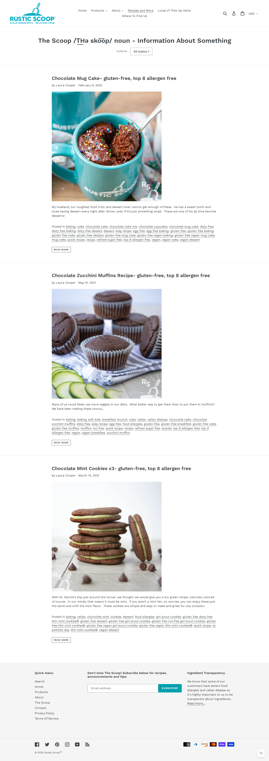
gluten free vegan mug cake (195, 235)
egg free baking (157, 231)
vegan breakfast (93, 432)
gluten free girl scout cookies (129, 621)
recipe (90, 239)
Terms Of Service (47, 718)
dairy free (206, 226)
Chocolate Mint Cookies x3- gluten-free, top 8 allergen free (121, 468)
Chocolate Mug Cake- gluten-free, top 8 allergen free (114, 78)
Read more (61, 249)
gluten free (178, 231)
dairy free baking (64, 231)
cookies (116, 616)
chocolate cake (97, 226)
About (39, 697)
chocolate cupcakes (153, 226)
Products (41, 692)
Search (40, 681)
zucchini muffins (118, 432)
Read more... (196, 703)
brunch (122, 419)
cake (80, 226)
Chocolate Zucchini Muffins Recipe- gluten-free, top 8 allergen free (131, 275)
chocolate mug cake (183, 226)
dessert (109, 231)
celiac (141, 419)
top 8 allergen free (137, 239)
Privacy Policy (44, 713)
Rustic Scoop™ (53, 752)
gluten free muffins (65, 428)
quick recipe (76, 239)
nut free (98, 428)
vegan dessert (190, 239)
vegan (156, 239)
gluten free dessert (90, 235)
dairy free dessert (89, 231)
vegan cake (170, 239)
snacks (166, 428)
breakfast (109, 419)
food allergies (132, 424)
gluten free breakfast (176, 424)
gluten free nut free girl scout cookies (178, 621)
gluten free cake (63, 235)
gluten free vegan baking (155, 235)
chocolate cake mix (123, 226)
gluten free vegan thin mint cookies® (165, 625)
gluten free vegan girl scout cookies (112, 625)
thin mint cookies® (84, 630)
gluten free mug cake (120, 235)
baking (71, 226)
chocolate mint (98, 616)
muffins (86, 428)
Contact (40, 708)
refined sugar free (109, 239)
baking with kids (88, 419)
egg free (139, 231)
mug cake (59, 239)
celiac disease (157, 419)
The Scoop (42, 702)
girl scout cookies (168, 616)
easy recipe (123, 231)
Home (39, 686)
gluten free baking (201, 231)
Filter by (122, 51)
